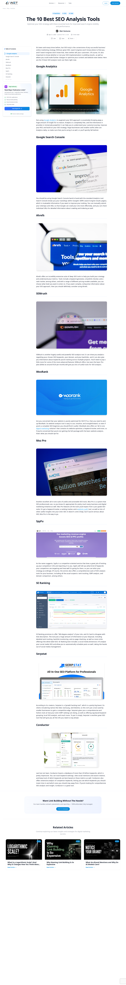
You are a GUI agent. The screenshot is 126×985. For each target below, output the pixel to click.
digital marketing (42, 428)
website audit (83, 509)
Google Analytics (50, 120)
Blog (8, 8)
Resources (61, 3)
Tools (70, 3)
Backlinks (13, 8)
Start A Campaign (63, 809)
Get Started (115, 3)
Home (4, 8)
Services (51, 3)
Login (105, 3)
